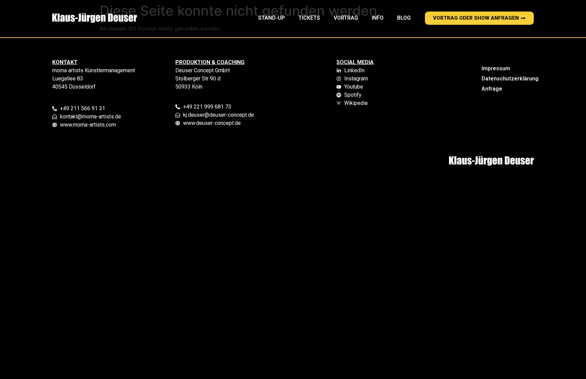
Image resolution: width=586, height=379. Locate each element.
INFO (378, 18)
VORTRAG (346, 18)
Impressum (496, 68)
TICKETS (309, 18)
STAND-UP (271, 18)
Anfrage (492, 89)
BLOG (404, 18)
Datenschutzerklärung (505, 78)
